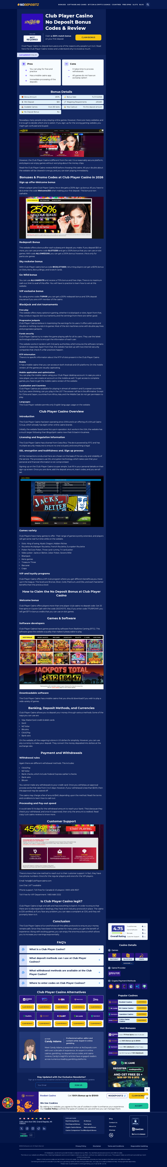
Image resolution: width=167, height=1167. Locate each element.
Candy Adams (53, 1041)
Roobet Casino (125, 1002)
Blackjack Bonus (90, 1130)
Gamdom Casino (126, 1014)
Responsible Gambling (139, 1146)
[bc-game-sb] (128, 1073)
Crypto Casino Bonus (73, 1127)
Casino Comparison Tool (75, 1130)
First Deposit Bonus (73, 1124)
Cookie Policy (51, 1109)
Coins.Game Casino (124, 1020)
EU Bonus (87, 1121)
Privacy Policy (81, 1146)
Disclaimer (97, 1146)
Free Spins (126, 4)
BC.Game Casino (126, 1008)
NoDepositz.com (28, 1146)
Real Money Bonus (72, 1121)
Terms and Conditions (116, 1146)
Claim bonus (88, 37)
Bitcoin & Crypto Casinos (99, 4)
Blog (141, 4)
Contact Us (113, 1122)
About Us (112, 1126)
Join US (78, 1085)
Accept (138, 1106)
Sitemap (112, 1130)
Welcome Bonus (90, 1127)
